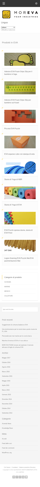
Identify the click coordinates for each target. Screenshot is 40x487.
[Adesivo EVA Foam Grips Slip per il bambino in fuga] (20, 59)
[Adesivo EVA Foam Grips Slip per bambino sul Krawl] (20, 87)
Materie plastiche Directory (27, 467)
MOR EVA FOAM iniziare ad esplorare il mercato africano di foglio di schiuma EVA (17, 346)
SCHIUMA (7, 282)
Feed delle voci (7, 443)
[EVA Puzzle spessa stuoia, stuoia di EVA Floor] (20, 218)
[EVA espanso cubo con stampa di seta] (20, 142)
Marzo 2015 (6, 390)
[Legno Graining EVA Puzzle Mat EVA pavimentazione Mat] (20, 246)
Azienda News (6, 423)
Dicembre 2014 (7, 399)
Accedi (4, 439)
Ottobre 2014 (6, 408)
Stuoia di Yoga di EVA (13, 205)
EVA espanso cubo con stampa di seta (19, 154)
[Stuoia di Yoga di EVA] (20, 192)
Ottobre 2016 (6, 362)
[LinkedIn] (23, 477)
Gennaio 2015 (6, 394)
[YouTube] (26, 477)
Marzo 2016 (6, 371)
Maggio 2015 (6, 381)
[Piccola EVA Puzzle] (20, 116)
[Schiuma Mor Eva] (20, 18)
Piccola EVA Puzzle (12, 129)
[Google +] (20, 477)
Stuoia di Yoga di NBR (13, 179)
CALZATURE (8, 296)
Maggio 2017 (6, 358)
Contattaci (15, 467)
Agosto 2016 (6, 367)
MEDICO (7, 291)
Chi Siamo (7, 467)
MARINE (7, 286)
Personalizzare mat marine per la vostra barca (17, 336)
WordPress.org (7, 452)
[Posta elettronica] (13, 477)
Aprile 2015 (5, 385)
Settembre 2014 (7, 413)
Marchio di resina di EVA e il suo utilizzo (15, 340)
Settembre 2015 (7, 376)
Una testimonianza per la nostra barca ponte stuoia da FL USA (19, 330)
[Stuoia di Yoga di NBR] (20, 167)
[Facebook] (17, 477)
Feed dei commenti (8, 448)
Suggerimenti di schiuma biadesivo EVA (15, 325)
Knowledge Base (7, 428)
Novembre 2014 (7, 404)
